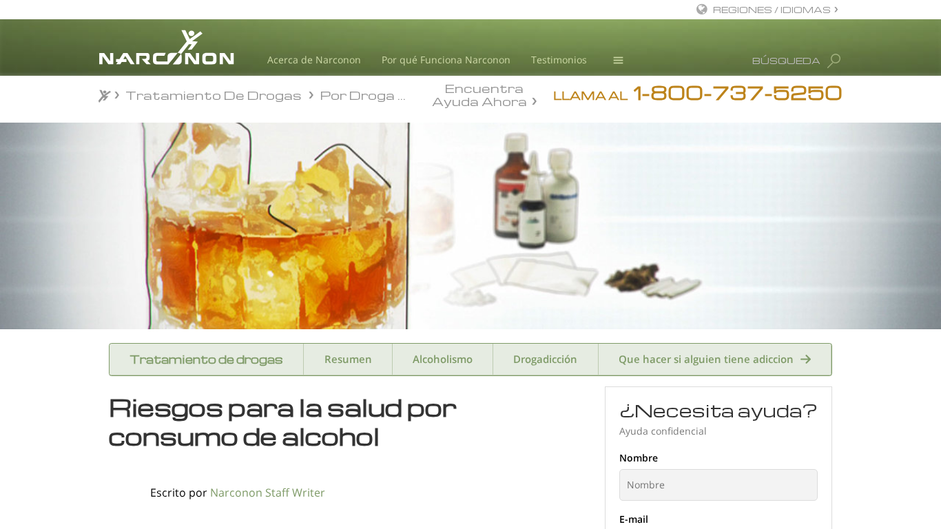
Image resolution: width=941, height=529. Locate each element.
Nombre (638, 457)
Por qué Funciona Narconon (446, 59)
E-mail (633, 519)
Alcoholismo (443, 359)
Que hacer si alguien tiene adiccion (706, 359)
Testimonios (559, 59)
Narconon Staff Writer (267, 492)
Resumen (348, 359)
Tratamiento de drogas (206, 359)
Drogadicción (545, 359)
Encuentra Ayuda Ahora (479, 93)
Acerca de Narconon (314, 59)
